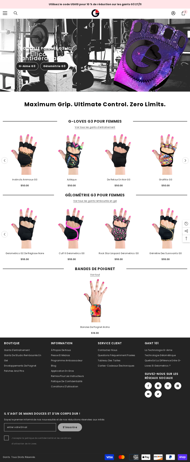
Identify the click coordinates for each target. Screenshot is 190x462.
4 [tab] (108, 91)
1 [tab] (82, 91)
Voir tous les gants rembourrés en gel (95, 201)
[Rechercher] (15, 13)
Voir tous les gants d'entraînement (95, 127)
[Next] (185, 160)
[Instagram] (158, 385)
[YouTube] (148, 394)
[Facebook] (148, 385)
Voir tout (95, 274)
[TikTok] (177, 385)
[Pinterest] (167, 385)
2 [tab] (91, 91)
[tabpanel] (95, 55)
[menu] (5, 13)
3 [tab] (99, 91)
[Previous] (4, 160)
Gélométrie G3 (54, 66)
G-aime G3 (27, 66)
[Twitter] (158, 394)
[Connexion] (173, 13)
